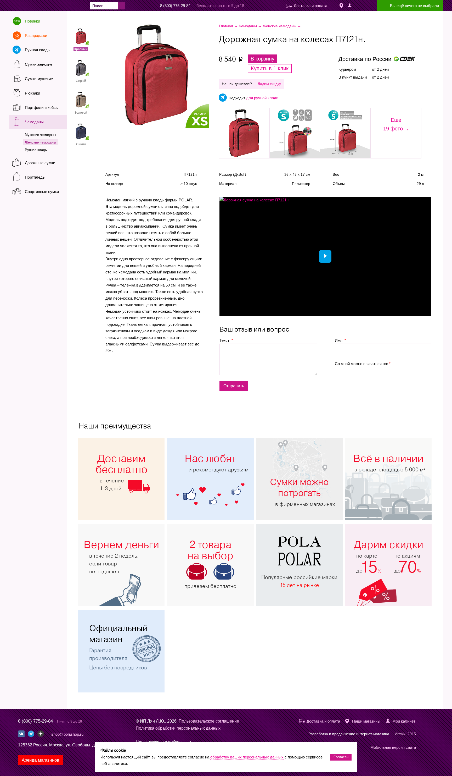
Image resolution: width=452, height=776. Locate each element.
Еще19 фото (393, 124)
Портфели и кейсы (42, 107)
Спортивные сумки (42, 191)
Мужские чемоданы (40, 135)
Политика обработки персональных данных (178, 728)
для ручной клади (262, 98)
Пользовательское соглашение (209, 721)
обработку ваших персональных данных (247, 757)
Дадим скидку (269, 84)
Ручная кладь (37, 50)
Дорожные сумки (40, 163)
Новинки (32, 21)
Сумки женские (38, 64)
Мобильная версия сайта (393, 747)
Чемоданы (34, 122)
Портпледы (35, 177)
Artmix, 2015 (405, 734)
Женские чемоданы (40, 142)
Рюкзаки (32, 93)
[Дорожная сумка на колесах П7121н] (171, 76)
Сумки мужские (39, 78)
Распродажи (36, 35)
